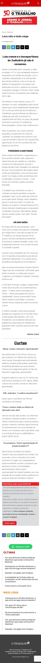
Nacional (10, 32)
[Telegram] (13, 47)
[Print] (18, 47)
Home (4, 32)
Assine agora (10, 523)
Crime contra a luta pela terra (18, 586)
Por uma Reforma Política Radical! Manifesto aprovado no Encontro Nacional (20, 560)
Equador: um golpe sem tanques (19, 573)
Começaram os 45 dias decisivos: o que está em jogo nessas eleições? (20, 567)
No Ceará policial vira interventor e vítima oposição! (20, 613)
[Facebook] (4, 47)
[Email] (22, 47)
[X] (27, 47)
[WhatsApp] (9, 47)
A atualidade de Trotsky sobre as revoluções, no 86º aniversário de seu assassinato (21, 579)
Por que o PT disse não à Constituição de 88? (16, 606)
